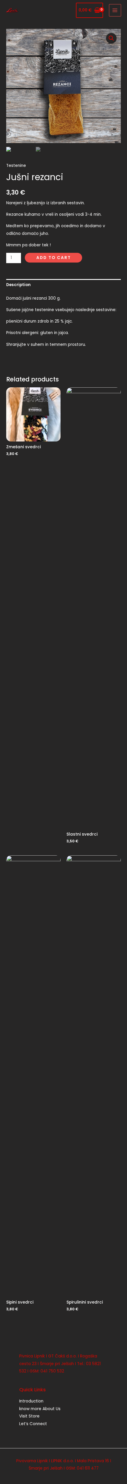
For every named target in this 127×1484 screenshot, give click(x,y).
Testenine (16, 165)
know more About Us (40, 1409)
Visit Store (29, 1416)
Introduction (31, 1401)
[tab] (63, 285)
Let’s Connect (33, 1424)
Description (18, 285)
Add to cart (53, 257)
